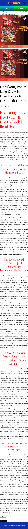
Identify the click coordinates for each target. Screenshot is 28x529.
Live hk (2, 178)
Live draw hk (4, 276)
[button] (3, 521)
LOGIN (7, 8)
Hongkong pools (4, 133)
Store (1, 12)
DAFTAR (21, 8)
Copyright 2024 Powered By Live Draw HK (14, 525)
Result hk (2, 455)
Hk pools (3, 369)
